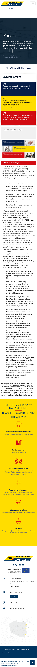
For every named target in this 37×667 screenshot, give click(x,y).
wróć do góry (6, 653)
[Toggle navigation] (33, 3)
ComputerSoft (12, 665)
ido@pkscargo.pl (11, 201)
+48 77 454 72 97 (15, 602)
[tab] (18, 130)
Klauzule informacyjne (12, 163)
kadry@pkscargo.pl (25, 395)
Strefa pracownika (9, 649)
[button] (18, 163)
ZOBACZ (14, 596)
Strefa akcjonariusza (23, 649)
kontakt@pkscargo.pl (17, 608)
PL (12, 9)
